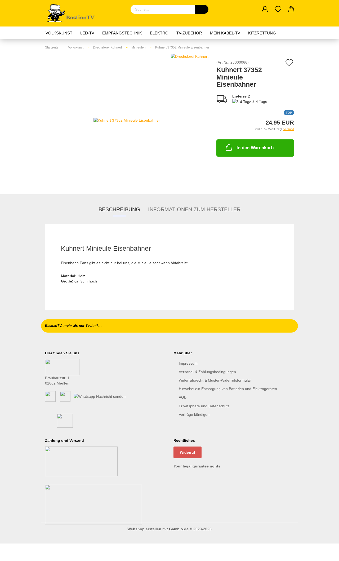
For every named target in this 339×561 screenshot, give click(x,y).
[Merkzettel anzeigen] (278, 9)
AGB (182, 397)
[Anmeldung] (264, 9)
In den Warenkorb (255, 147)
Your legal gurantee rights (196, 466)
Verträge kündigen (194, 414)
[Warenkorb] (291, 9)
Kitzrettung (262, 33)
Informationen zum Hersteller (194, 209)
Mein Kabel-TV (225, 33)
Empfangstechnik (122, 33)
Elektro (159, 33)
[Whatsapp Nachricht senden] (100, 396)
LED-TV (87, 33)
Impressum (188, 363)
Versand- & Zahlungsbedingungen (207, 372)
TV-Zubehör (189, 33)
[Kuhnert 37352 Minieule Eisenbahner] (126, 120)
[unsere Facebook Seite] (50, 396)
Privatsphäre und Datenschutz (204, 406)
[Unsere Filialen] (62, 367)
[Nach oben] (324, 553)
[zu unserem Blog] (65, 396)
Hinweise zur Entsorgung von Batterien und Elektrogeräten (228, 389)
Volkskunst (59, 33)
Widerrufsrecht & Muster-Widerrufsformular (215, 380)
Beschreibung (119, 209)
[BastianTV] (72, 13)
